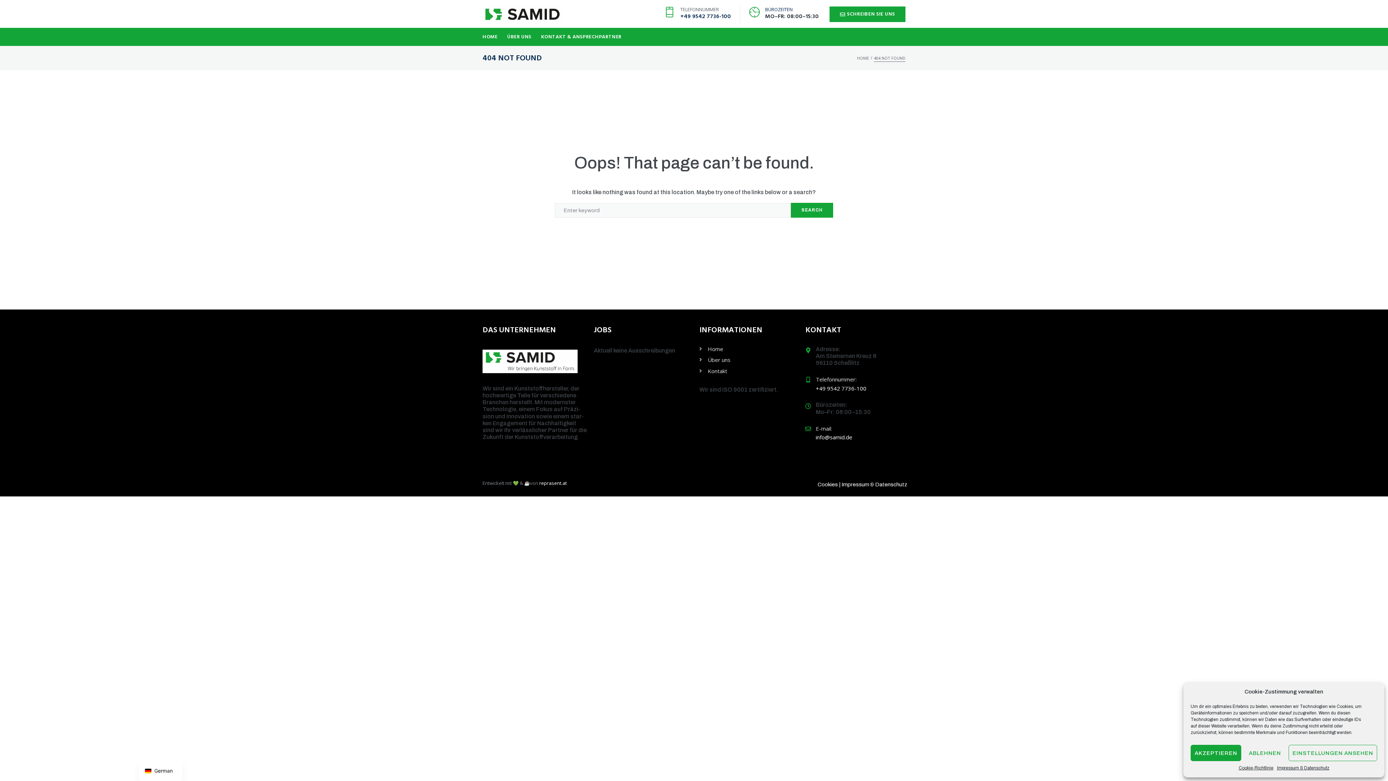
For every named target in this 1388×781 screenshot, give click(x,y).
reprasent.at (553, 483)
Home (863, 58)
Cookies (828, 484)
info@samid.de (834, 437)
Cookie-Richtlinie (1256, 768)
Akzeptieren (1216, 753)
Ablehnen (1265, 753)
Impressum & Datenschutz (1303, 768)
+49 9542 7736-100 (705, 16)
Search (812, 210)
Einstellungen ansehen (1333, 753)
